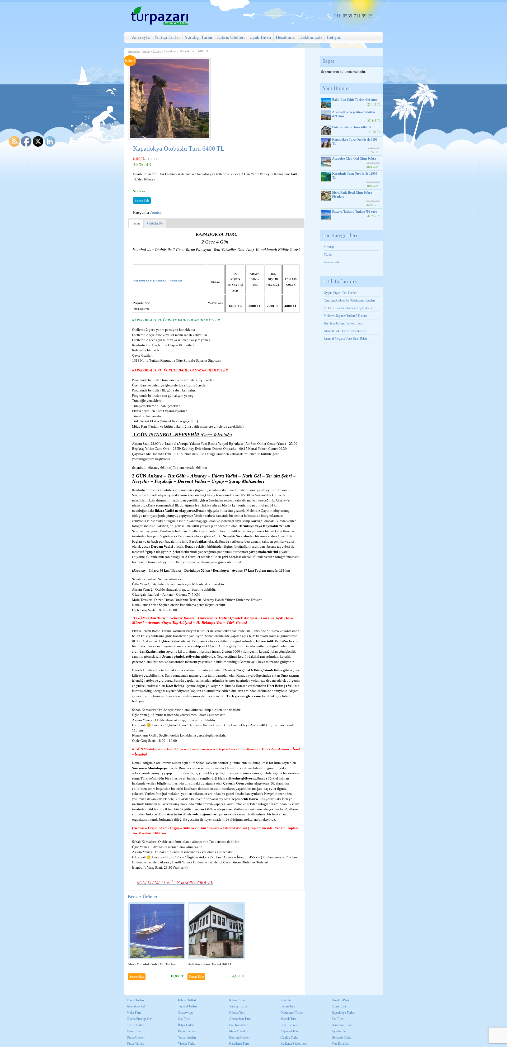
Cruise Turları (135, 1025)
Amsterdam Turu (240, 1019)
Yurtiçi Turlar (167, 37)
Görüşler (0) (155, 223)
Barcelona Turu (341, 1025)
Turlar (146, 51)
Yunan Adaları (187, 1037)
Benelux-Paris (340, 1000)
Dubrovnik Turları (291, 1013)
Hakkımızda (310, 37)
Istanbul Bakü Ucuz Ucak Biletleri (345, 331)
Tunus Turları (135, 1000)
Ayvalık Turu (340, 1031)
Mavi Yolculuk (238, 1031)
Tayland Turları (187, 1006)
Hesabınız (285, 37)
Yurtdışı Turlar (199, 37)
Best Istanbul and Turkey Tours (343, 323)
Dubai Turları (135, 1043)
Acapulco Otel (136, 1006)
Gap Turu (184, 1019)
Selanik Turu (288, 1019)
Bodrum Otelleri (239, 1037)
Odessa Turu (237, 1013)
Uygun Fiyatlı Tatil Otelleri (340, 293)
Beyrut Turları (187, 1031)
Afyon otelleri (289, 1031)
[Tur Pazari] (159, 24)
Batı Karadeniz (238, 1025)
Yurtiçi (157, 51)
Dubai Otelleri (135, 1037)
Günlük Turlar (289, 1037)
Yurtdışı (329, 247)
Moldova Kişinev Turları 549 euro (345, 316)
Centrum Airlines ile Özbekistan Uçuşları (349, 300)
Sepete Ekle (142, 200)
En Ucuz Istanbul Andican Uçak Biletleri (349, 308)
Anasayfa (141, 37)
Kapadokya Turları (343, 1013)
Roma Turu (339, 1006)
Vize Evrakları (340, 1043)
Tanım (136, 223)
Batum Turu (287, 1006)
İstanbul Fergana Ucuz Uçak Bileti (345, 339)
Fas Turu (337, 1019)
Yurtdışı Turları (238, 1006)
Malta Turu (134, 1013)
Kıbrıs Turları (237, 1000)
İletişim (334, 37)
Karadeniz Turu (239, 1043)
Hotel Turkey (288, 1025)
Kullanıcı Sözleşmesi (293, 1043)
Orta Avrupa (185, 1013)
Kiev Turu (286, 1000)
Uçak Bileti (260, 37)
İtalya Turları (186, 1025)
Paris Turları (134, 1031)
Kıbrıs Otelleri (231, 37)
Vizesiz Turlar (186, 1043)
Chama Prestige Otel (139, 1019)
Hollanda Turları (342, 1037)
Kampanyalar (332, 262)
